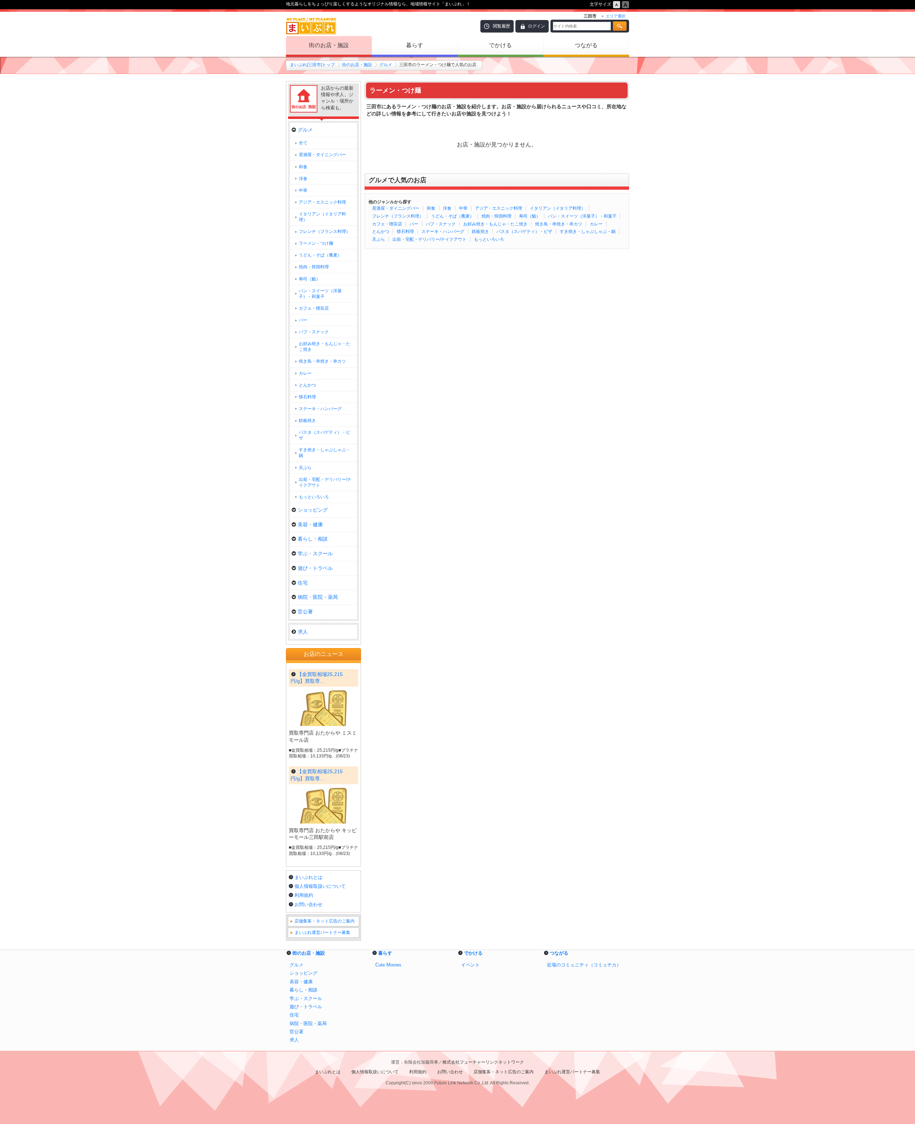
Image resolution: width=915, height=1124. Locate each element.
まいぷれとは (308, 877)
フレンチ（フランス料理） (398, 216)
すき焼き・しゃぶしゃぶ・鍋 (587, 231)
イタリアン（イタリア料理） (557, 208)
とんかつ (380, 231)
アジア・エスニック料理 (498, 208)
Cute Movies (388, 965)
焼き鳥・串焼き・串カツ (558, 224)
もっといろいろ (489, 239)
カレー (596, 224)
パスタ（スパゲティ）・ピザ (524, 231)
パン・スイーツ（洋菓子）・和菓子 (582, 216)
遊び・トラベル (315, 568)
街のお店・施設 (329, 45)
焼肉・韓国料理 (496, 216)
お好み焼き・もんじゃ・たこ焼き (495, 224)
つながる (586, 45)
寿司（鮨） (529, 216)
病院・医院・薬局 (318, 597)
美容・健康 (310, 524)
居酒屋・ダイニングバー (395, 208)
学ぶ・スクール (315, 553)
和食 (431, 208)
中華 (463, 208)
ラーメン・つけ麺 (316, 243)
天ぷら (378, 239)
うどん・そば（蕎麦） (452, 216)
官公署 (305, 612)
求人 (303, 632)
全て (303, 143)
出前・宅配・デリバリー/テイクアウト (429, 239)
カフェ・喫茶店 (387, 224)
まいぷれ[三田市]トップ (312, 64)
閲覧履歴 (501, 26)
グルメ (385, 64)
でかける (500, 45)
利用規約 (304, 895)
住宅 (303, 583)
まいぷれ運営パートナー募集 (322, 932)
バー (414, 224)
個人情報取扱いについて (320, 886)
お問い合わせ (308, 904)
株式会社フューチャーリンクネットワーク (483, 1062)
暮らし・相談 (313, 539)
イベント (470, 965)
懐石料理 (405, 231)
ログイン (536, 26)
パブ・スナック (441, 224)
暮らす (414, 45)
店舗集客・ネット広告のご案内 (325, 921)
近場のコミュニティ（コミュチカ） (584, 965)
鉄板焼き (480, 231)
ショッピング (313, 510)
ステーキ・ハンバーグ (442, 231)
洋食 (447, 208)
